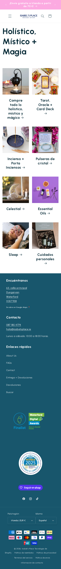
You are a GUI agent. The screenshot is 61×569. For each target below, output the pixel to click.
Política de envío (43, 558)
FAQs (9, 362)
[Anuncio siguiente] (55, 4)
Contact (10, 370)
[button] (9, 16)
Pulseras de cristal (45, 161)
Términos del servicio (23, 558)
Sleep (13, 255)
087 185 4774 (13, 324)
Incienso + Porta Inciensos (15, 163)
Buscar (10, 392)
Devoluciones (13, 385)
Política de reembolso (24, 553)
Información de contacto (32, 563)
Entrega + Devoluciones (19, 377)
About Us (11, 355)
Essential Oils (45, 211)
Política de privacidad (46, 553)
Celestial (13, 209)
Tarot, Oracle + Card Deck (45, 104)
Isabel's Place (28, 549)
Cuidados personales (45, 257)
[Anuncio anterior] (6, 4)
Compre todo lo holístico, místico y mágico (15, 109)
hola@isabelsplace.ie (18, 329)
